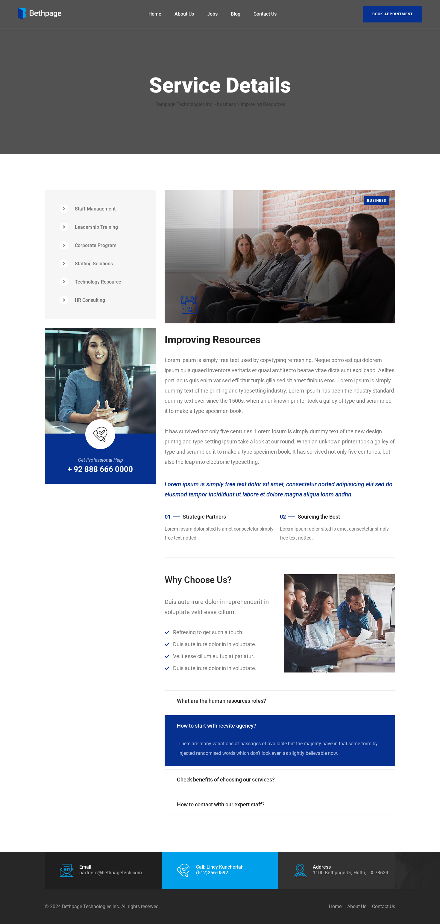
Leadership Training (96, 227)
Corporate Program (95, 245)
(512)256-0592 (212, 872)
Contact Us (265, 14)
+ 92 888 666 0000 (100, 469)
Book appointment (392, 14)
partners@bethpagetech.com (110, 872)
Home (154, 14)
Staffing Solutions (94, 263)
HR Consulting (90, 300)
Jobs (212, 14)
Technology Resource (98, 282)
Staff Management (95, 209)
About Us (184, 14)
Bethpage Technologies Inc (90, 906)
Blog (235, 14)
